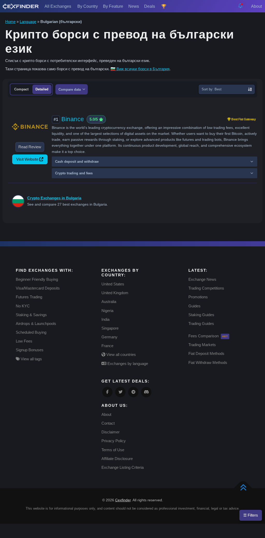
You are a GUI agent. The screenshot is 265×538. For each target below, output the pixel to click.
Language (28, 21)
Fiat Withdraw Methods (207, 362)
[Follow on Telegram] (133, 392)
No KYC (23, 306)
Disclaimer (110, 432)
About (257, 6)
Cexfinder (123, 500)
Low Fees (24, 341)
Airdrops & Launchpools (36, 323)
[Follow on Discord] (146, 392)
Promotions (198, 297)
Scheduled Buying (31, 332)
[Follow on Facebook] (107, 392)
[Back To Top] (243, 488)
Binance (72, 119)
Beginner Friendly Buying (37, 279)
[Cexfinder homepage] (21, 6)
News (133, 6)
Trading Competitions (206, 288)
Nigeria (107, 310)
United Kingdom (114, 293)
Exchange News (202, 279)
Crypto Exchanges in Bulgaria (54, 198)
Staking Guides (201, 315)
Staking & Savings (31, 315)
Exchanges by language (127, 363)
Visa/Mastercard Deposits (38, 288)
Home (10, 21)
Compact (21, 89)
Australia (108, 301)
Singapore (110, 328)
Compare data (70, 89)
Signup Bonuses (29, 350)
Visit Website (27, 159)
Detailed (41, 89)
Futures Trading (29, 297)
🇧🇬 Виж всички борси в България (140, 69)
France (107, 346)
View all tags (31, 359)
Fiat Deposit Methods (206, 353)
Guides (194, 306)
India (105, 319)
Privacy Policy (113, 441)
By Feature (113, 6)
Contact (108, 423)
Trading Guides (201, 323)
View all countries (120, 354)
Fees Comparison (203, 336)
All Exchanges (58, 6)
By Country (87, 6)
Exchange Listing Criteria (122, 467)
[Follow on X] (120, 392)
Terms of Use (112, 450)
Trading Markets (202, 344)
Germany (109, 337)
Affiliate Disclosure (117, 458)
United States (112, 284)
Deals (150, 6)
